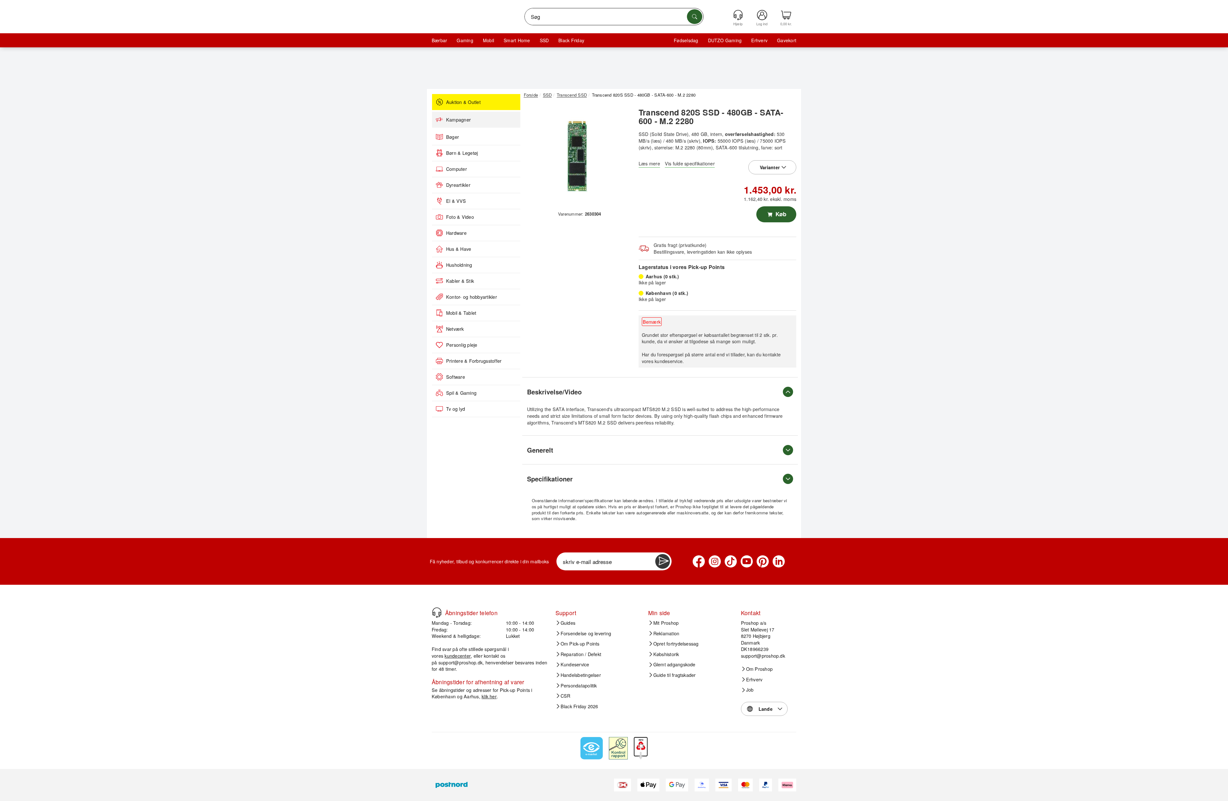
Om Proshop (759, 669)
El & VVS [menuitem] (456, 201)
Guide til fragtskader (674, 675)
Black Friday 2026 (579, 706)
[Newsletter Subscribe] (662, 561)
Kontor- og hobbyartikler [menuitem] (471, 297)
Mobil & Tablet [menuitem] (461, 313)
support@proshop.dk (460, 662)
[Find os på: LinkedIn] (779, 561)
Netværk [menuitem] (455, 329)
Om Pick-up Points (580, 643)
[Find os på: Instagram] (715, 561)
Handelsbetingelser (581, 675)
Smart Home (517, 40)
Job (750, 689)
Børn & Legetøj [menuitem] (462, 153)
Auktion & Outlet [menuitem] (463, 102)
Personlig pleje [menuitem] (461, 345)
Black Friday (571, 40)
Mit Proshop (666, 623)
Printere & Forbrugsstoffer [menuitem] (473, 361)
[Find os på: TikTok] (731, 561)
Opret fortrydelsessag (676, 643)
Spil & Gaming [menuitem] (461, 393)
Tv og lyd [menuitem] (455, 409)
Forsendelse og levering (586, 633)
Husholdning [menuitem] (459, 265)
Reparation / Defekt (581, 654)
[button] (577, 156)
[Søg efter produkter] (694, 16)
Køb (780, 214)
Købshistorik (666, 654)
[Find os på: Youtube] (747, 561)
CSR (566, 696)
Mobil (488, 40)
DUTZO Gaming (725, 40)
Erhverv (759, 40)
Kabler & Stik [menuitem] (460, 281)
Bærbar (439, 40)
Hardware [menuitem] (456, 233)
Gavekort (786, 40)
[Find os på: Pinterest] (763, 561)
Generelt (540, 450)
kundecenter (458, 655)
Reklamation (666, 633)
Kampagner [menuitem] (458, 119)
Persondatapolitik (579, 685)
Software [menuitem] (455, 377)
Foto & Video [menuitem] (460, 217)
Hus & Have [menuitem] (458, 249)
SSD (544, 40)
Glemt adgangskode (674, 664)
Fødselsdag (686, 40)
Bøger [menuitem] (452, 137)
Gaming (465, 40)
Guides (568, 623)
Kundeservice (575, 664)
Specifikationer (550, 478)
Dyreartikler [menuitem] (458, 185)
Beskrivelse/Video (554, 391)
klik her (489, 696)
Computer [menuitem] (456, 169)
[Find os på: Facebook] (699, 561)
